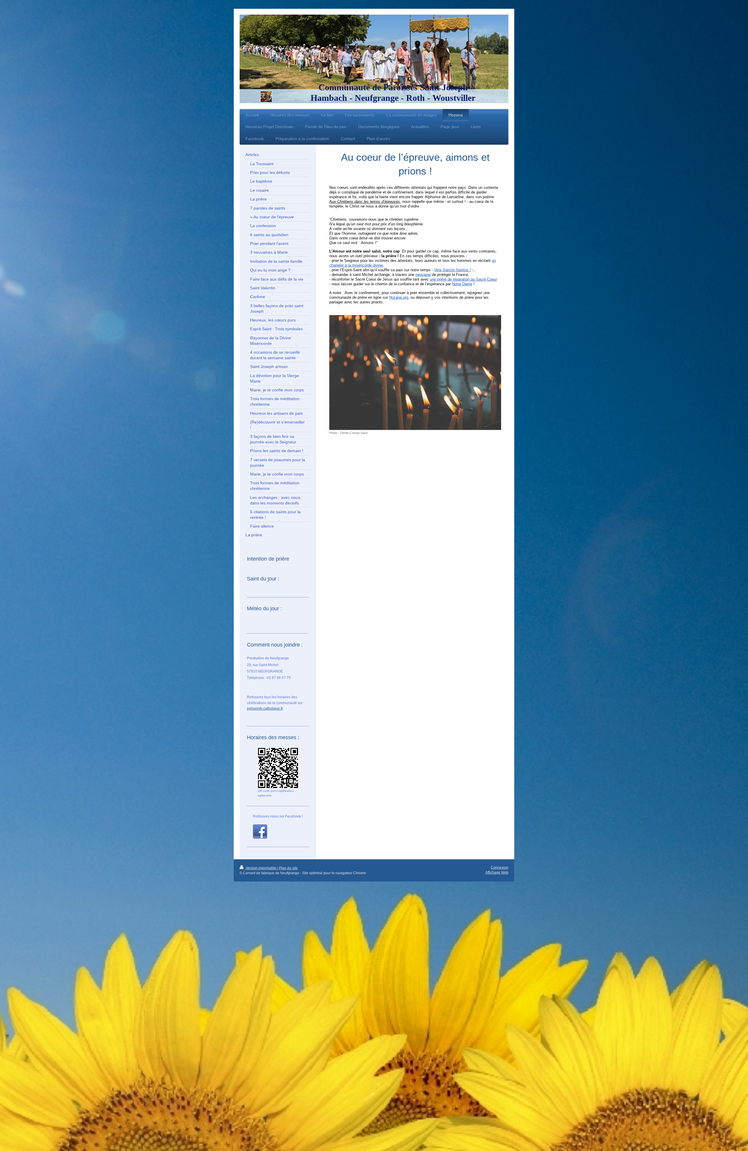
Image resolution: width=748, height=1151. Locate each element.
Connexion (499, 867)
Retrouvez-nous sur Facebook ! (278, 816)
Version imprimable (261, 868)
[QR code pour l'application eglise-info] (278, 768)
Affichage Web (496, 872)
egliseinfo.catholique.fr (265, 708)
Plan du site (288, 868)
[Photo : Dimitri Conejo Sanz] (415, 372)
